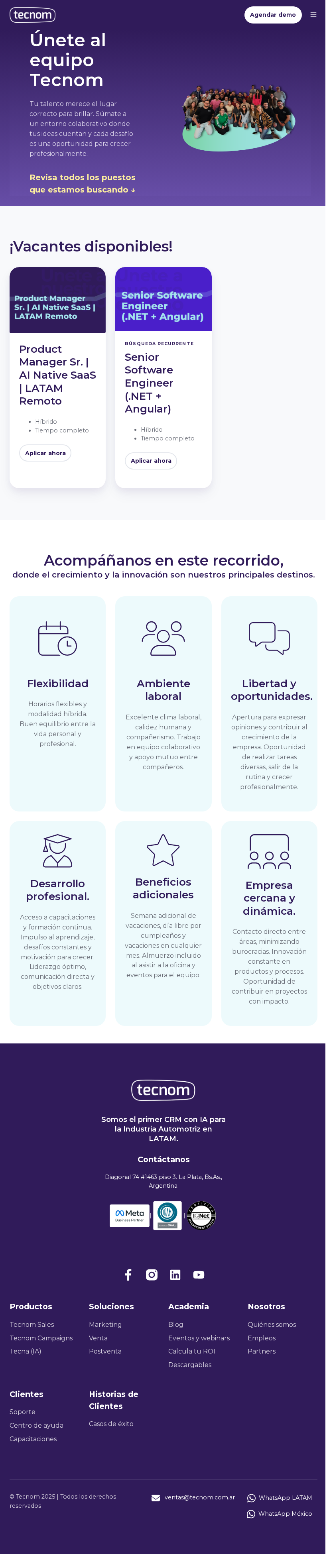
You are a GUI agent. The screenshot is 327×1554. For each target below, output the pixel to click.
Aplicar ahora (45, 453)
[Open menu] (313, 15)
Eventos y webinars (199, 1338)
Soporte (22, 1412)
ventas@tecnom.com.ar (200, 1497)
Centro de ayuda (36, 1425)
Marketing (105, 1324)
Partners (262, 1351)
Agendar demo (273, 14)
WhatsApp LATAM (285, 1497)
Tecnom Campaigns (41, 1338)
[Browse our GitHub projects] (175, 1275)
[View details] (128, 1275)
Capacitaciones (33, 1439)
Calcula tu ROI (191, 1351)
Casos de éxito (111, 1424)
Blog (175, 1324)
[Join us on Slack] (152, 1275)
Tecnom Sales (32, 1324)
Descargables (189, 1365)
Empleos (262, 1338)
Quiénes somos (272, 1324)
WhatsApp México (285, 1513)
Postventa (105, 1351)
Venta (98, 1338)
